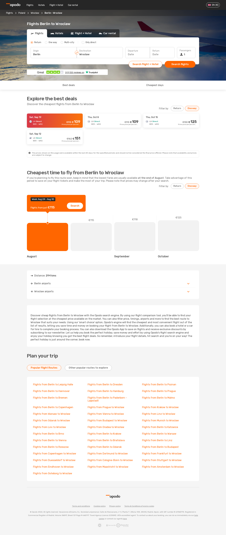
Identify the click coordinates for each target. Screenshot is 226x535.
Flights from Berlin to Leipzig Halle (53, 384)
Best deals (69, 85)
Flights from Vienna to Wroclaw (106, 413)
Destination (85, 51)
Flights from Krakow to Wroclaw (160, 407)
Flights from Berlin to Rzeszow (51, 446)
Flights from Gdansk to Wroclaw (51, 420)
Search (75, 205)
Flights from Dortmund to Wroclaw (108, 453)
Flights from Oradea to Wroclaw (106, 427)
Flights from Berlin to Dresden (105, 384)
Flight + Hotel (56, 5)
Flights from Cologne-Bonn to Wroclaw (110, 460)
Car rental (73, 5)
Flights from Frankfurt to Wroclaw (162, 453)
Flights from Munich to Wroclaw (160, 420)
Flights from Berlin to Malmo (158, 397)
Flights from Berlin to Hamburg (106, 391)
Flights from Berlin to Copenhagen (53, 407)
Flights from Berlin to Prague (159, 391)
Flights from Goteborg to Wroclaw (52, 473)
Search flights (180, 64)
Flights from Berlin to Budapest (160, 446)
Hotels (41, 5)
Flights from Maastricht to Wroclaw (108, 466)
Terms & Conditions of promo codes (139, 506)
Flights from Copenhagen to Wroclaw (54, 453)
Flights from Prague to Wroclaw (106, 407)
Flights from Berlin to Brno (48, 433)
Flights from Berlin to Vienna (49, 440)
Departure (133, 51)
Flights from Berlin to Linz (157, 440)
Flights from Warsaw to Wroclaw (51, 413)
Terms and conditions (81, 506)
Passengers (185, 50)
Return (156, 51)
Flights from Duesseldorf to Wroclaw (54, 460)
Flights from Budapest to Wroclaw (107, 420)
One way (192, 108)
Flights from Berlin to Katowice (160, 427)
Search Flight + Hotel (145, 64)
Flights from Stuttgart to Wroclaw (162, 460)
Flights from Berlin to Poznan (159, 384)
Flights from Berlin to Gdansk (105, 446)
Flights (30, 5)
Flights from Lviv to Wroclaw (49, 427)
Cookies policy (100, 506)
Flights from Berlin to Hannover (51, 391)
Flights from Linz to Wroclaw (158, 413)
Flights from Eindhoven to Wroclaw (53, 466)
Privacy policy (115, 506)
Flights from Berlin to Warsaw (159, 433)
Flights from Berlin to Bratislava (106, 440)
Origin (36, 51)
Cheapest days (154, 85)
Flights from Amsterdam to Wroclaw (163, 466)
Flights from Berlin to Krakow (104, 433)
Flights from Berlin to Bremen (50, 397)
